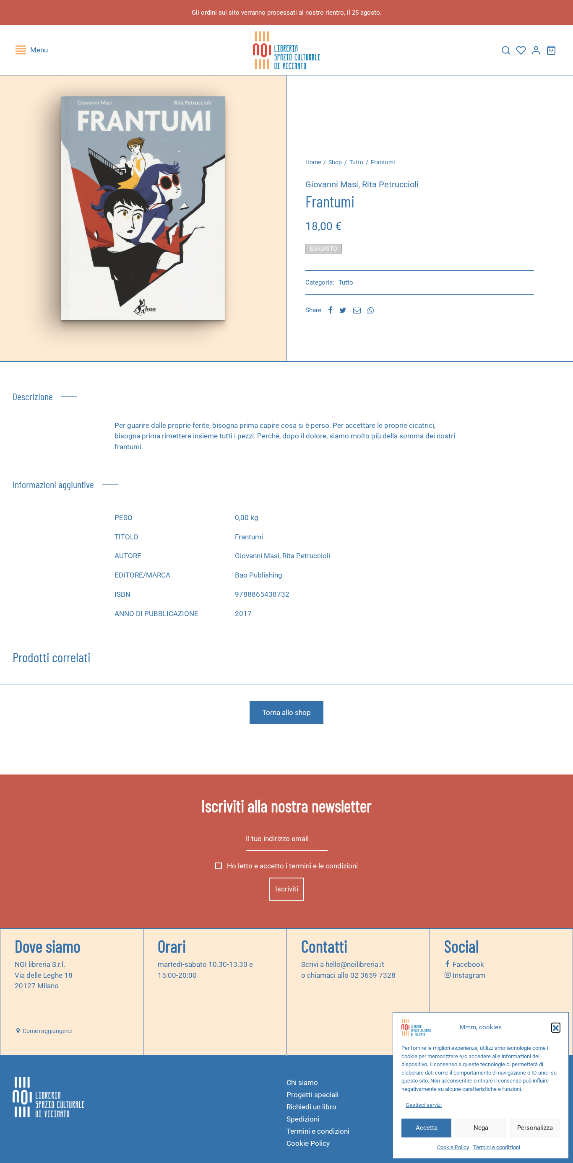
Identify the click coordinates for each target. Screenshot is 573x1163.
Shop (335, 162)
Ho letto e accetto (291, 866)
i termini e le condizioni (322, 866)
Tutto (356, 162)
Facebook (467, 964)
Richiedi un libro (311, 1107)
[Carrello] (551, 50)
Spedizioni (302, 1119)
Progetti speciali (312, 1094)
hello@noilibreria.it (355, 964)
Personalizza (535, 1128)
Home (313, 162)
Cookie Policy (453, 1147)
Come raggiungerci (46, 1031)
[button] (556, 1027)
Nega (481, 1128)
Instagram (468, 975)
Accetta (427, 1128)
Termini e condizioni (496, 1147)
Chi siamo (302, 1082)
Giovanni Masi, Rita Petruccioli (362, 184)
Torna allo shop (286, 712)
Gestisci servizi (424, 1105)
